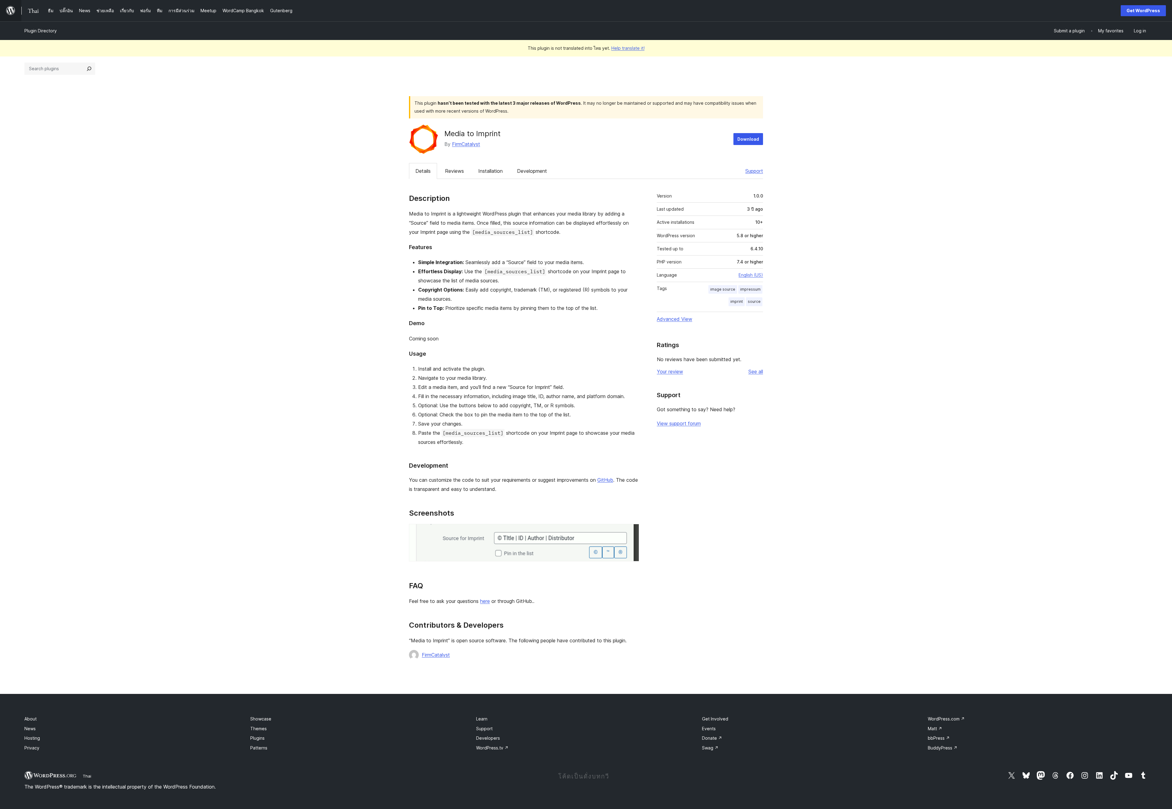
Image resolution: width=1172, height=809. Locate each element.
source (754, 301)
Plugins (257, 738)
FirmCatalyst (466, 144)
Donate (712, 738)
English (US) (751, 275)
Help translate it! (628, 48)
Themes (258, 728)
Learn (481, 718)
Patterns (258, 747)
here (485, 601)
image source (722, 289)
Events (709, 728)
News (30, 728)
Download (748, 139)
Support (754, 171)
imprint (736, 301)
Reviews (454, 171)
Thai (87, 776)
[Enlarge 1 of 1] (631, 532)
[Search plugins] (89, 69)
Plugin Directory (40, 30)
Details (423, 171)
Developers (488, 738)
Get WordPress (1143, 10)
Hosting (32, 738)
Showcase (260, 718)
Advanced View (674, 319)
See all (755, 371)
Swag (710, 747)
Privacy (31, 747)
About (30, 718)
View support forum (679, 423)
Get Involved (715, 718)
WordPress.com (946, 718)
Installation (490, 171)
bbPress (939, 738)
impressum (750, 289)
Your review (670, 371)
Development (532, 171)
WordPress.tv (492, 747)
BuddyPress (942, 747)
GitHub (605, 480)
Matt (935, 728)
